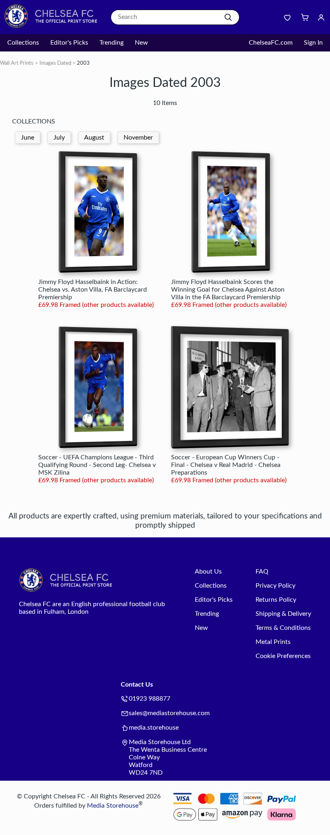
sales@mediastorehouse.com (169, 713)
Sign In (313, 42)
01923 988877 (149, 698)
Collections (23, 42)
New (141, 42)
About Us (208, 571)
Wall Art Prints (16, 63)
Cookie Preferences (283, 656)
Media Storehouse (112, 806)
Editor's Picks (69, 42)
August (94, 137)
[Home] (54, 26)
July (59, 137)
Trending (111, 42)
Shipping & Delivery (283, 614)
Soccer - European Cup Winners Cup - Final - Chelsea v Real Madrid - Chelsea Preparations (225, 465)
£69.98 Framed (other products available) (96, 305)
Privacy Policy (275, 585)
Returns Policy (276, 599)
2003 (83, 63)
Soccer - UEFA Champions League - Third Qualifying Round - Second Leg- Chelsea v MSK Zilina (97, 465)
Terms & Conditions (283, 628)
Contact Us (137, 684)
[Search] (228, 17)
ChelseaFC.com (271, 42)
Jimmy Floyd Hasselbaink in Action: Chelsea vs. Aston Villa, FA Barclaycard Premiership (92, 289)
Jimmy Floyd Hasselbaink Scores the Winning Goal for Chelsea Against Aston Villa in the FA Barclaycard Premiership (228, 289)
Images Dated (55, 63)
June (27, 137)
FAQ (262, 571)
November (138, 137)
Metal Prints (273, 642)
